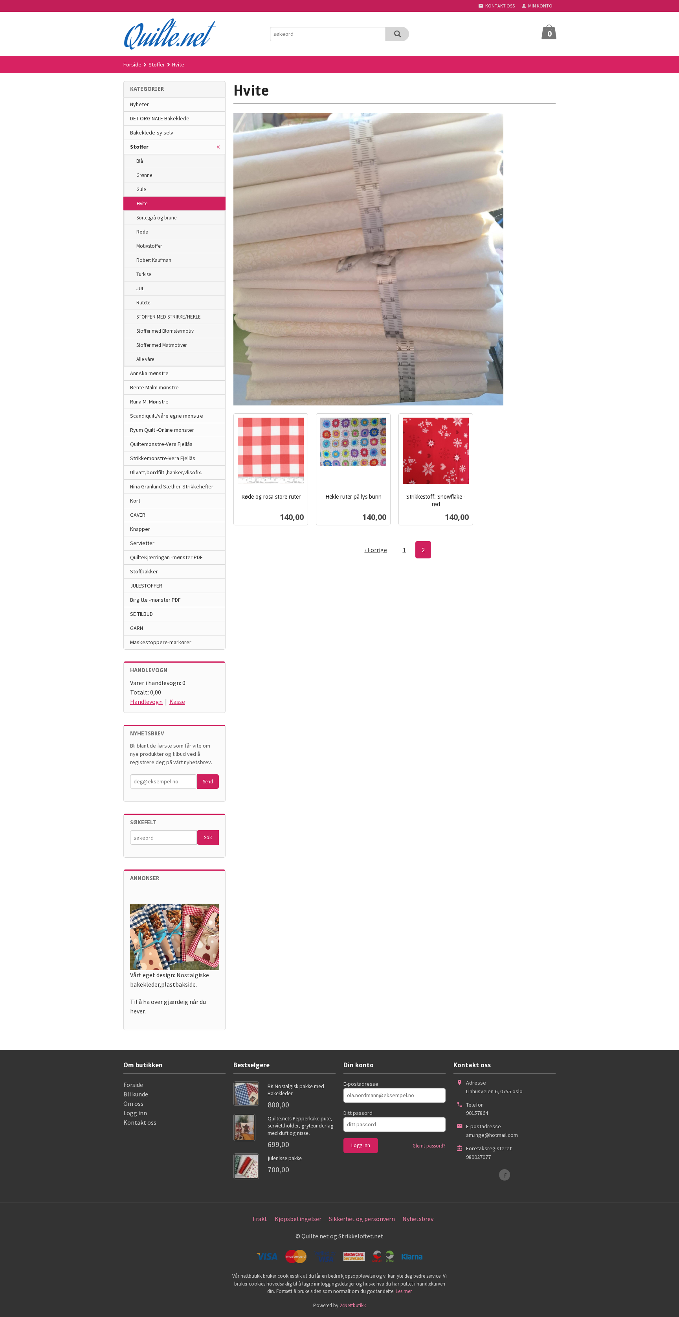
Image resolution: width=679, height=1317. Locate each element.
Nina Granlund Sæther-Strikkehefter (171, 486)
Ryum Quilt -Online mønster (162, 429)
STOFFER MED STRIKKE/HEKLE (168, 316)
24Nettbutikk (353, 1305)
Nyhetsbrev (417, 1219)
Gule (141, 189)
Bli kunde (135, 1094)
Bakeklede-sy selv (151, 132)
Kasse (177, 701)
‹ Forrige (376, 550)
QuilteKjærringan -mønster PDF (166, 557)
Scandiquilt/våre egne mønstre (166, 415)
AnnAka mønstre (149, 373)
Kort (135, 500)
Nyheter (139, 104)
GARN (136, 628)
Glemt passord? (429, 1145)
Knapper (140, 528)
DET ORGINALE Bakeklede (159, 118)
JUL (140, 288)
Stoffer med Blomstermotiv (165, 331)
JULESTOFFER (146, 585)
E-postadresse (360, 1083)
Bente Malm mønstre (154, 387)
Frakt (260, 1219)
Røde (142, 231)
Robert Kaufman (153, 260)
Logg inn (135, 1113)
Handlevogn (146, 701)
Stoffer (139, 146)
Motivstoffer (149, 246)
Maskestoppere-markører (160, 642)
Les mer (404, 1291)
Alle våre (145, 359)
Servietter (142, 543)
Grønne (144, 175)
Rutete (143, 302)
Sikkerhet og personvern (362, 1219)
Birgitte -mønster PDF (155, 599)
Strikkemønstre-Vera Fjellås (162, 458)
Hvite (142, 203)
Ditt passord (358, 1112)
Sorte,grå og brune (156, 217)
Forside (132, 64)
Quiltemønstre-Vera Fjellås (161, 444)
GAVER (137, 514)
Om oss (133, 1103)
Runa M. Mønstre (149, 401)
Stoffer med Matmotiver (161, 345)
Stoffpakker (144, 571)
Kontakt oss (139, 1122)
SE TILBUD (141, 613)
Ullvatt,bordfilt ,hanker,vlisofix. (166, 472)
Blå (139, 161)
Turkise (143, 274)
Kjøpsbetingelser (298, 1219)
